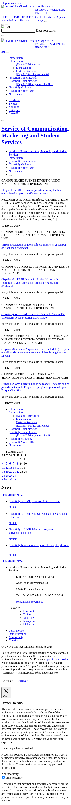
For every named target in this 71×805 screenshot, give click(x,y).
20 (10, 471)
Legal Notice (16, 630)
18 (3, 471)
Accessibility (16, 637)
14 (14, 467)
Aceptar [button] (7, 680)
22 (18, 471)
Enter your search (46, 30)
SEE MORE (12, 495)
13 (10, 467)
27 (10, 475)
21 (14, 471)
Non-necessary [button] (10, 774)
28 (14, 475)
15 (18, 467)
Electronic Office (16, 17)
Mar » (13, 479)
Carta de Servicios (26, 71)
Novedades (15, 94)
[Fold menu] (7, 52)
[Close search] (2, 38)
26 (7, 475)
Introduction (16, 57)
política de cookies (57, 659)
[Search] (2, 35)
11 (3, 467)
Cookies (13, 640)
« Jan (4, 479)
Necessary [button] (7, 748)
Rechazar (22, 680)
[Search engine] (45, 21)
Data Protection (18, 633)
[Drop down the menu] (6, 24)
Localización (23, 67)
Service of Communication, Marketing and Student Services (35, 135)
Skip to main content (13, 3)
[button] (16, 61)
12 (7, 467)
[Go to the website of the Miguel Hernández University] (27, 6)
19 (7, 471)
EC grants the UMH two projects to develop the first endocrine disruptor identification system (31, 191)
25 (3, 475)
